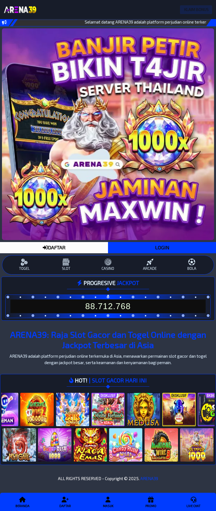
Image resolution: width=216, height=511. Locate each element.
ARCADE (150, 268)
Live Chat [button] (193, 506)
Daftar (65, 506)
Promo (150, 506)
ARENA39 (149, 478)
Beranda (22, 506)
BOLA (191, 268)
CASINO (108, 268)
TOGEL (24, 268)
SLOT (66, 268)
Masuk (108, 506)
